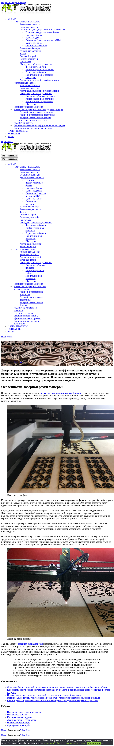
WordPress (25, 730)
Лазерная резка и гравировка (28, 106)
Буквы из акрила (34, 43)
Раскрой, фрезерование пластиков (37, 112)
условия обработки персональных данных (65, 743)
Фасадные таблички (36, 67)
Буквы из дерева (34, 37)
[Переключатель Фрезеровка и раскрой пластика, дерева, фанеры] (53, 288)
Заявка (11, 136)
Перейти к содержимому (13, 2)
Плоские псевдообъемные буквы (42, 32)
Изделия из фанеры (23, 122)
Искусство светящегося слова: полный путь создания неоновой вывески (44, 695)
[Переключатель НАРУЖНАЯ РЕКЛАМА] (53, 167)
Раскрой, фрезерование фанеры (35, 117)
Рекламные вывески (30, 24)
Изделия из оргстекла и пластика (30, 120)
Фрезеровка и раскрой (18, 725)
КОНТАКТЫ (14, 133)
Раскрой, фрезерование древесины (37, 114)
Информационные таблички (40, 69)
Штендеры (31, 77)
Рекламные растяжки (30, 51)
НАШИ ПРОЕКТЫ (18, 131)
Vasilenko (18, 362)
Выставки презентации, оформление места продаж (39, 125)
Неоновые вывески (29, 27)
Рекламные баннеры (30, 48)
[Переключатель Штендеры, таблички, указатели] (53, 222)
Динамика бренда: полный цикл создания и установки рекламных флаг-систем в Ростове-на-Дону (57, 687)
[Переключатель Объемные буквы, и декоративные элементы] (53, 176)
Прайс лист (7, 141)
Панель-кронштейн (29, 59)
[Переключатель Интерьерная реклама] (53, 249)
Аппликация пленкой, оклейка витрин (39, 80)
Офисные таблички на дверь (40, 96)
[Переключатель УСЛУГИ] (53, 164)
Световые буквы (34, 35)
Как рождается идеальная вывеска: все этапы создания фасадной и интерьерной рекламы (52, 700)
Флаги (23, 53)
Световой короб (28, 56)
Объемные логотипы (36, 45)
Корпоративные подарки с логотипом (33, 128)
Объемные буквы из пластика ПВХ (43, 40)
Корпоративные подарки (19, 717)
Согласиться (94, 743)
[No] (102, 743)
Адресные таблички (36, 72)
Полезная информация (18, 722)
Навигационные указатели (39, 75)
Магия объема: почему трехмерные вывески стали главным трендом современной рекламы (53, 698)
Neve (3, 730)
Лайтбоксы (25, 61)
